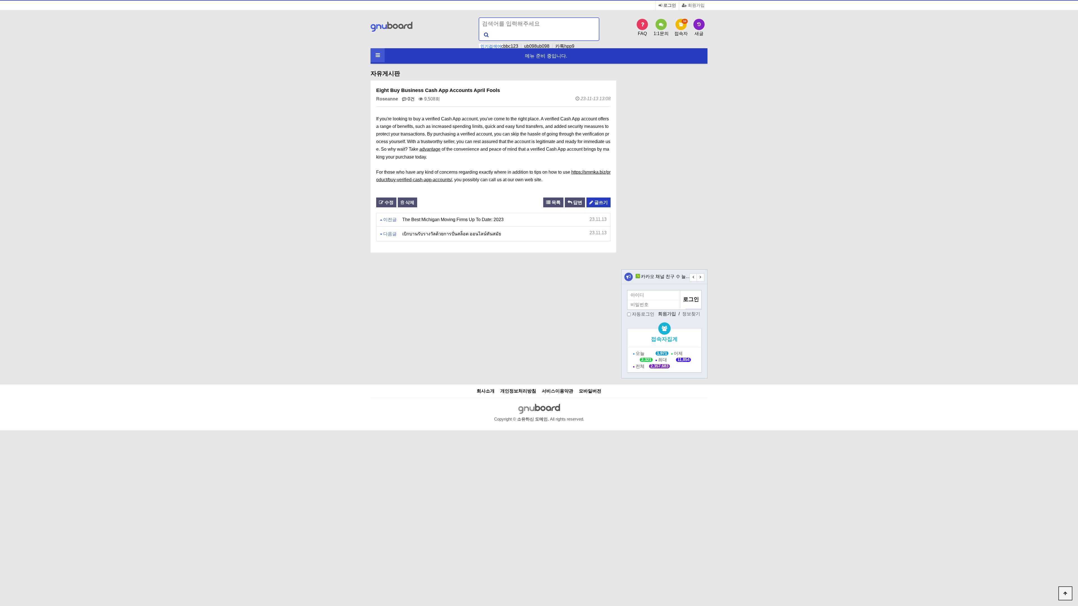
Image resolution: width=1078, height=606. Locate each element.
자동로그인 (643, 314)
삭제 (409, 202)
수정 (388, 202)
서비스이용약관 (557, 391)
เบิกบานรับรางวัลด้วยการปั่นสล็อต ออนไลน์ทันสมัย (451, 233)
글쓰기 (600, 202)
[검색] (486, 34)
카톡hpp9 (564, 46)
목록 (556, 202)
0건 (410, 99)
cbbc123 (509, 46)
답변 (577, 202)
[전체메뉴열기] (378, 55)
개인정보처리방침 (518, 391)
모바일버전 (590, 391)
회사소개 (486, 391)
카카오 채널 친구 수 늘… (665, 276)
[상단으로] (1065, 593)
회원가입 (696, 5)
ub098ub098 (536, 46)
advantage (429, 149)
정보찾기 (691, 313)
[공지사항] (628, 277)
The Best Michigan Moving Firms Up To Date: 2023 (453, 219)
